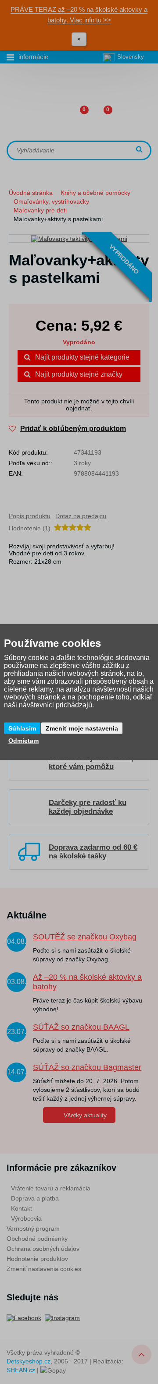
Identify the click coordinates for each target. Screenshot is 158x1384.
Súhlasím (22, 728)
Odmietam (23, 740)
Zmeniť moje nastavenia (82, 728)
